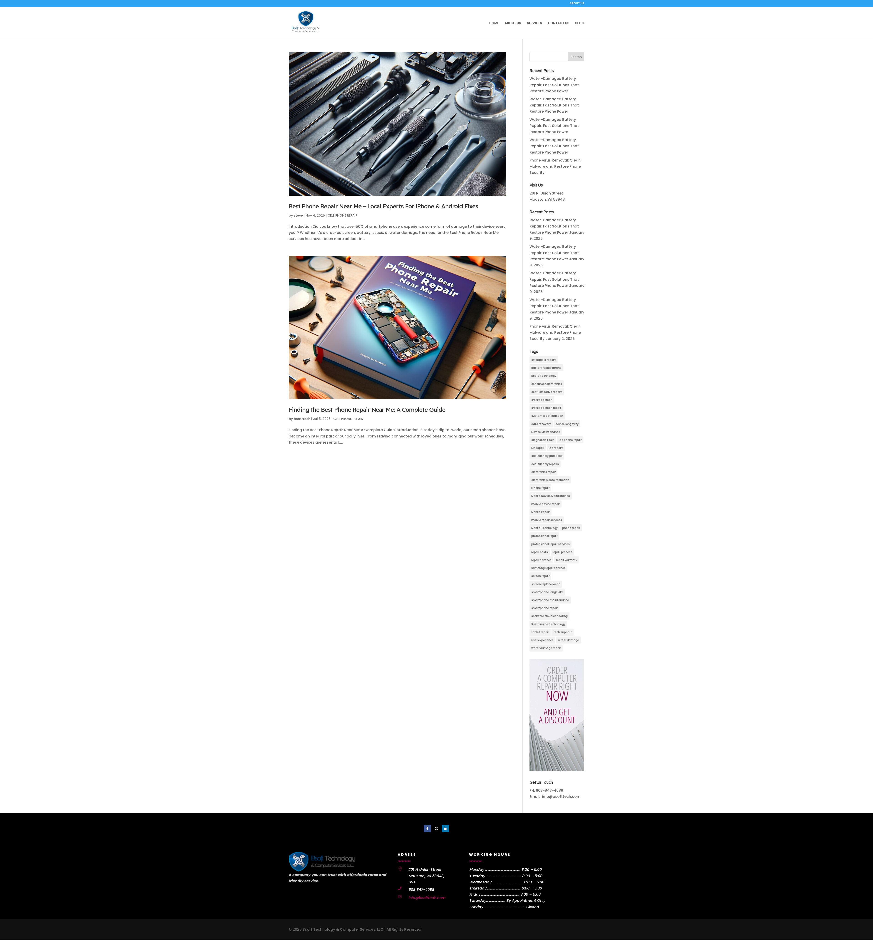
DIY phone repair (570, 440)
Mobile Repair (540, 512)
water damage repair (546, 648)
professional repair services (550, 544)
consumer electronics (546, 384)
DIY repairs (556, 448)
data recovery (541, 424)
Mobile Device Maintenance (550, 496)
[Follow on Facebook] (427, 828)
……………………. (495, 900)
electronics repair (543, 472)
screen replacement (545, 584)
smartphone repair (544, 608)
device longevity (567, 424)
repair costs (539, 552)
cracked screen (541, 400)
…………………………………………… (500, 894)
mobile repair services (546, 520)
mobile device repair (545, 504)
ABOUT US (577, 3)
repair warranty (566, 560)
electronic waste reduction (550, 480)
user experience (542, 640)
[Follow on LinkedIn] (445, 828)
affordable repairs (543, 360)
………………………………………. (502, 869)
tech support (562, 632)
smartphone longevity (547, 592)
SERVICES (534, 23)
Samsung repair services (548, 568)
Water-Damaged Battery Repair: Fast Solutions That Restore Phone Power (554, 84)
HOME (494, 23)
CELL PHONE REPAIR (343, 215)
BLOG (579, 23)
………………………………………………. (504, 907)
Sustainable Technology (548, 624)
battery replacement (546, 368)
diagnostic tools (542, 440)
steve (298, 215)
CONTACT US (558, 23)
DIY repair (537, 448)
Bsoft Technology (543, 376)
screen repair (540, 576)
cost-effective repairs (546, 392)
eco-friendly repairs (545, 464)
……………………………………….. (503, 876)
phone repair (571, 528)
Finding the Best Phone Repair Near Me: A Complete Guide (367, 409)
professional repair (544, 536)
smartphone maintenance (550, 600)
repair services (541, 560)
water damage (568, 640)
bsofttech (302, 419)
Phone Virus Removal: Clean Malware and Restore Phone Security (555, 166)
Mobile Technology (544, 528)
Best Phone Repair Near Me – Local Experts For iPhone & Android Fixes (383, 206)
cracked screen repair (546, 408)
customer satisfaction (547, 416)
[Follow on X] (436, 828)
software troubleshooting (549, 616)
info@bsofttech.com (427, 897)
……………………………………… (504, 888)
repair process (562, 552)
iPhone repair (540, 488)
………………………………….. (507, 882)
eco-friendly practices (546, 456)
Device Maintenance (545, 432)
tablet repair (540, 632)
